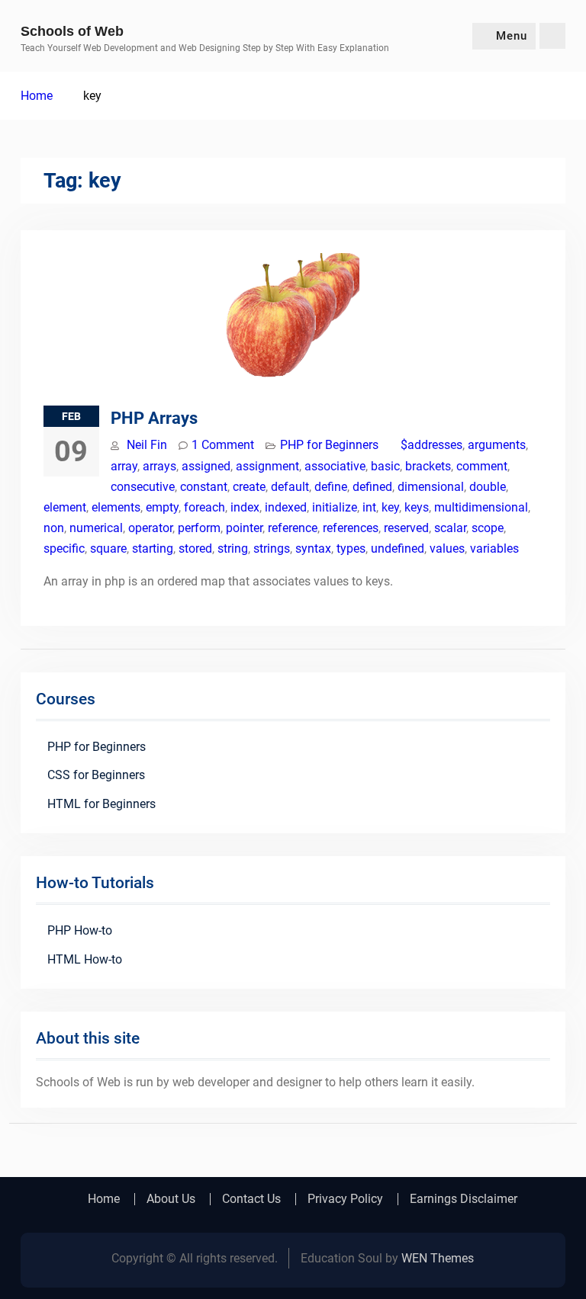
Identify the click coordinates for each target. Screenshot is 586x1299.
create (249, 487)
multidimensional (481, 507)
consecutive (143, 487)
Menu (511, 36)
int (369, 507)
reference (292, 528)
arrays (159, 466)
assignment (267, 466)
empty (162, 507)
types (350, 548)
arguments (497, 445)
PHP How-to (79, 930)
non (53, 528)
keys (416, 507)
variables (494, 548)
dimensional (431, 487)
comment (481, 466)
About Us (170, 1199)
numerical (96, 528)
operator (150, 528)
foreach (204, 507)
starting (152, 548)
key (390, 507)
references (350, 528)
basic (385, 466)
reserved (406, 528)
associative (334, 466)
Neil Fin (147, 445)
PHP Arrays (154, 418)
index (244, 507)
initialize (334, 507)
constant (203, 487)
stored (195, 548)
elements (116, 507)
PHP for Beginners (329, 445)
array (124, 466)
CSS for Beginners (96, 775)
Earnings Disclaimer (463, 1199)
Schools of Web (72, 31)
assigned (206, 466)
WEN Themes (437, 1258)
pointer (244, 528)
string (232, 548)
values (447, 548)
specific (64, 548)
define (330, 487)
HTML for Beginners (101, 804)
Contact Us (251, 1199)
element (64, 507)
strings (271, 548)
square (108, 548)
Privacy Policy (345, 1199)
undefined (397, 548)
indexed (286, 507)
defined (372, 487)
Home (104, 1199)
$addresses (431, 445)
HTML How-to (84, 959)
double (487, 487)
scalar (450, 528)
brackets (428, 466)
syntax (313, 548)
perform (199, 528)
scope (488, 528)
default (290, 487)
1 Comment (223, 445)
